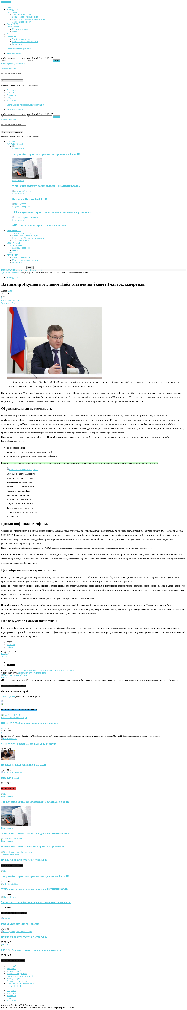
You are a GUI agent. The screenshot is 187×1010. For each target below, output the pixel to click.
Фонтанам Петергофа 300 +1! (29, 199)
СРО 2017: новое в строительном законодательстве (31, 949)
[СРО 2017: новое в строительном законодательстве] (4, 945)
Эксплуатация (14, 978)
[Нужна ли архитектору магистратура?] (16, 852)
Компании (11, 93)
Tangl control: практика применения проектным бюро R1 (46, 154)
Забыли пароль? (8, 68)
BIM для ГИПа (10, 777)
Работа (15, 32)
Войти (10, 49)
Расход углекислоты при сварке (20, 923)
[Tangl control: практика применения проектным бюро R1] (14, 146)
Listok (10, 291)
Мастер (4, 728)
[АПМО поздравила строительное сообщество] (25, 217)
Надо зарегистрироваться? (13, 63)
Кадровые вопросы (21, 29)
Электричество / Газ (21, 14)
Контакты (11, 100)
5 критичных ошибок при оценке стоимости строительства (36, 902)
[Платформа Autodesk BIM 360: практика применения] (12, 839)
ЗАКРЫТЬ (6, 2)
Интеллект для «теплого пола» (32, 673)
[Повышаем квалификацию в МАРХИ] (8, 759)
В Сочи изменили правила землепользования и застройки (46, 670)
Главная (10, 7)
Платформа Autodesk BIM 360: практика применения (33, 846)
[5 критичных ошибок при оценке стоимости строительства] (9, 897)
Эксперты (11, 95)
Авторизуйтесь (8, 696)
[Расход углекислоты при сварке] (5, 918)
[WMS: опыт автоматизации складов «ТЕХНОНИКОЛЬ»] (27, 178)
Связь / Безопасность (21, 22)
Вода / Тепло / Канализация (25, 17)
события (10, 647)
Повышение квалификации (25, 41)
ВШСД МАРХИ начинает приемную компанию (29, 722)
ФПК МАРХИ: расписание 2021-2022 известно (28, 743)
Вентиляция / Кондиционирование (28, 19)
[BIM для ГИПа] (11, 772)
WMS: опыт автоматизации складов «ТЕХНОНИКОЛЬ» (46, 185)
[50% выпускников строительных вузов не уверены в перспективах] (19, 204)
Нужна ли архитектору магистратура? (24, 859)
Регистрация (38, 105)
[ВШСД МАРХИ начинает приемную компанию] (12, 715)
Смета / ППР (12, 24)
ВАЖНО (11, 644)
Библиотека (17, 44)
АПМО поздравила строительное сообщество (39, 225)
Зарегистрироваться (22, 49)
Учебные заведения (21, 39)
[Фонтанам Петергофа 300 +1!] (21, 191)
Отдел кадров (13, 27)
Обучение (11, 36)
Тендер (10, 34)
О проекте (11, 90)
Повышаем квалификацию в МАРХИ (23, 764)
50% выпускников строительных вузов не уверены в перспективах (52, 212)
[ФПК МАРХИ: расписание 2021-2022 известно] (9, 738)
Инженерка (12, 12)
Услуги (10, 97)
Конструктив (13, 9)
